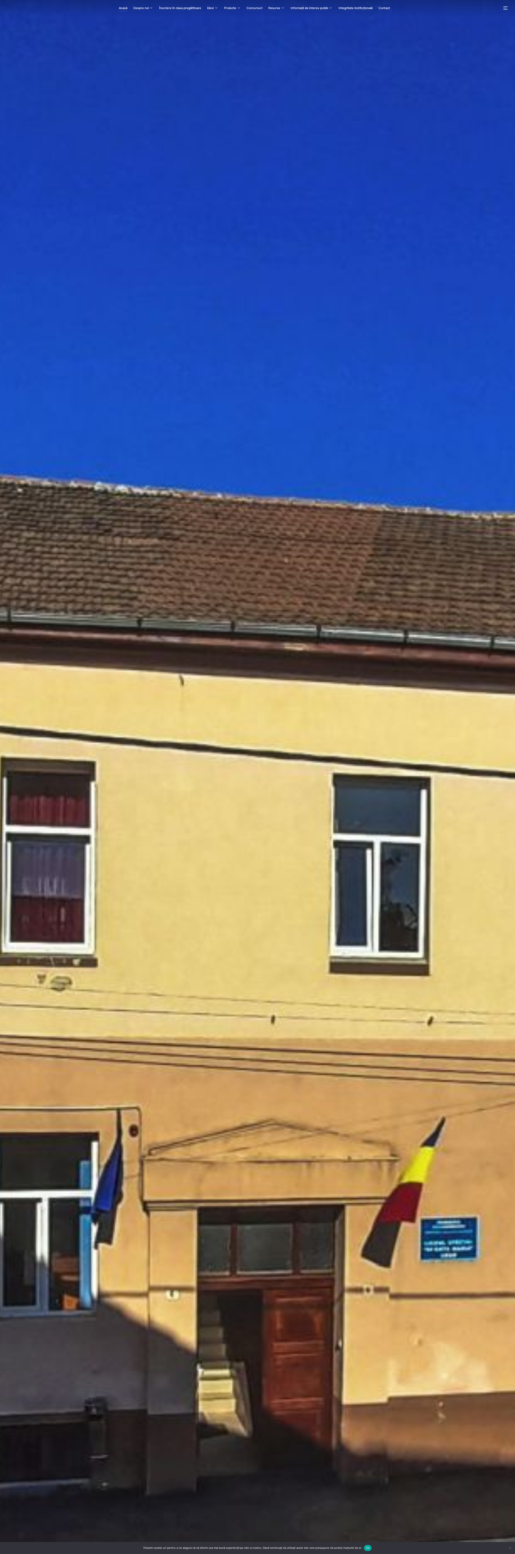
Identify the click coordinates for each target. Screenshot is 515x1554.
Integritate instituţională (356, 8)
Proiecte (230, 8)
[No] (510, 1548)
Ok (368, 1547)
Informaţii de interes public (309, 8)
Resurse (274, 8)
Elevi (210, 8)
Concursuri (254, 8)
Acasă (123, 8)
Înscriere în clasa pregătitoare (180, 8)
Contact (384, 8)
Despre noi (141, 8)
